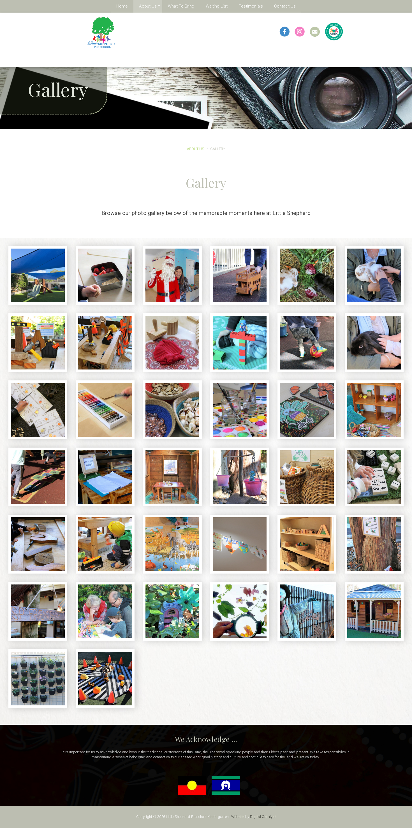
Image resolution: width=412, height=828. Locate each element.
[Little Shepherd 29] (306, 342)
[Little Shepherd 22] (374, 409)
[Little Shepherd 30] (239, 342)
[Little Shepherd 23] (306, 409)
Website (237, 817)
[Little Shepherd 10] (306, 544)
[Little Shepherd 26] (105, 409)
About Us (145, 6)
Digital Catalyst (263, 817)
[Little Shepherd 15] (374, 477)
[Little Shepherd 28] (374, 342)
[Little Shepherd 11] (239, 544)
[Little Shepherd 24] (239, 409)
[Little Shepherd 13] (105, 544)
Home (122, 6)
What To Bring (181, 6)
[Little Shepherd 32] (105, 342)
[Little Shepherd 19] (172, 477)
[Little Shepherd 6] (172, 611)
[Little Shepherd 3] (374, 611)
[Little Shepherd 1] (105, 678)
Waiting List (217, 6)
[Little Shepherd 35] (374, 275)
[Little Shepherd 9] (374, 544)
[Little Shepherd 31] (172, 342)
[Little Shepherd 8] (37, 611)
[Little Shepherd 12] (172, 544)
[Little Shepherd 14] (37, 544)
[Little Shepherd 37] (239, 275)
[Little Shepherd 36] (306, 275)
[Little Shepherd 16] (306, 477)
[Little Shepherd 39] (105, 275)
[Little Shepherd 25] (172, 409)
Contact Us (285, 6)
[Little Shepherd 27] (37, 409)
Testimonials (251, 6)
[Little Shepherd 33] (37, 342)
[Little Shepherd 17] (239, 477)
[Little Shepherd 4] (306, 611)
